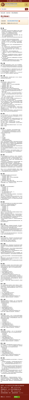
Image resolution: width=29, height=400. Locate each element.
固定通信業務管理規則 (12, 20)
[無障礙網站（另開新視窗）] (17, 397)
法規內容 (8, 12)
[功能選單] (26, 4)
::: (0, 385)
